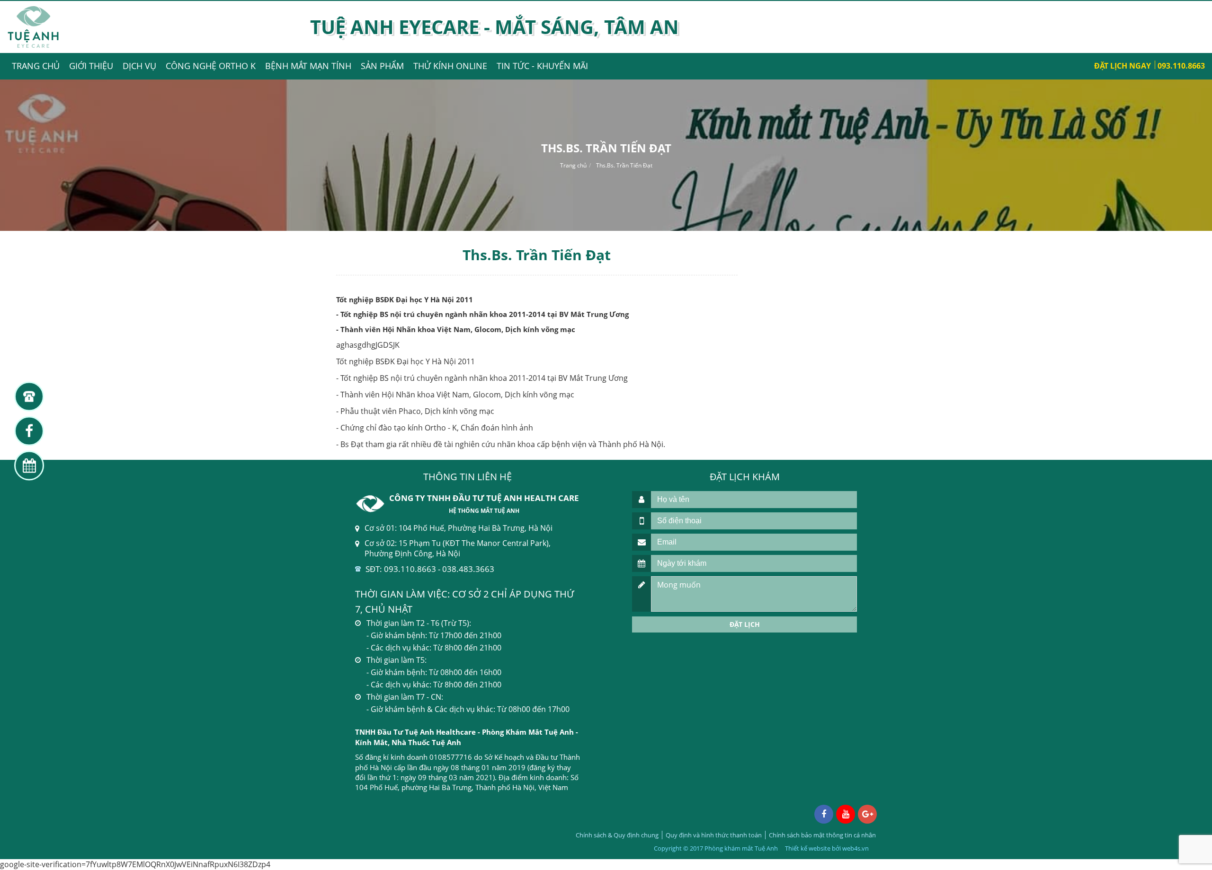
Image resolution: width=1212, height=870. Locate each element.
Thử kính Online (450, 65)
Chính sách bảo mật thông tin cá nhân (822, 835)
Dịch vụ (139, 65)
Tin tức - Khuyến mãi (542, 65)
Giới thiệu (91, 65)
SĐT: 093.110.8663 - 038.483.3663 (429, 568)
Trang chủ (36, 65)
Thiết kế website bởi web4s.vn (827, 848)
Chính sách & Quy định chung (617, 835)
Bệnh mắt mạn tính (308, 65)
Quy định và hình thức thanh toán (714, 835)
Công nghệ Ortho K (211, 65)
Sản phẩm (382, 65)
